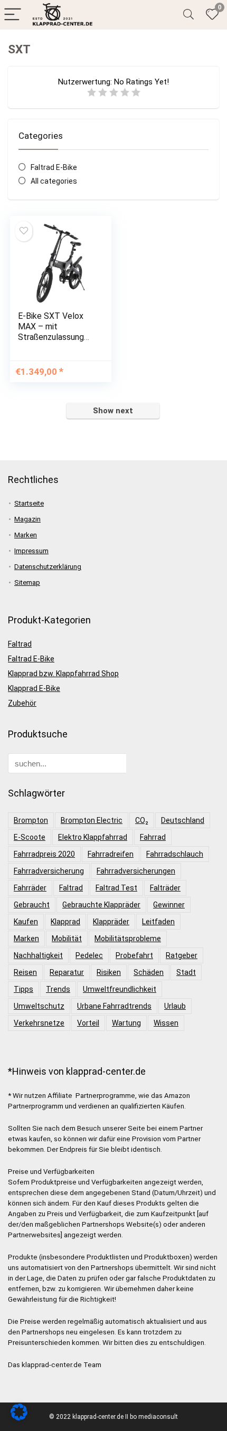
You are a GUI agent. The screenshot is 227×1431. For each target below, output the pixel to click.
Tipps (23, 989)
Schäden (149, 972)
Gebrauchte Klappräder (101, 905)
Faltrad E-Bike (54, 167)
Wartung (126, 1023)
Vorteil (88, 1023)
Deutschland (182, 820)
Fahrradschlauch (174, 854)
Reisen (25, 972)
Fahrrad (153, 837)
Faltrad (20, 644)
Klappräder (111, 921)
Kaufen (26, 921)
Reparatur (67, 972)
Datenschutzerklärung (47, 567)
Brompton (31, 820)
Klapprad (65, 921)
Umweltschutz (39, 1006)
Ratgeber (181, 955)
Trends (58, 989)
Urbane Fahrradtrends (114, 1006)
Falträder (165, 888)
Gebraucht (32, 905)
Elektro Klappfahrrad (92, 837)
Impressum (31, 551)
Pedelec (89, 955)
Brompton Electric (91, 820)
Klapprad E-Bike (34, 688)
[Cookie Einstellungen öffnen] (19, 1418)
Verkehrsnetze (39, 1023)
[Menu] (12, 15)
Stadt (186, 972)
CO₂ (141, 820)
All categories (54, 181)
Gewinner (169, 905)
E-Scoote (29, 837)
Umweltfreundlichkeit (119, 989)
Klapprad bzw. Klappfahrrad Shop (63, 673)
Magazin (27, 519)
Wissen (166, 1023)
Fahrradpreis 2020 (44, 854)
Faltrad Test (116, 888)
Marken (25, 535)
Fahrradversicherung (49, 871)
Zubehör (22, 703)
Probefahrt (134, 955)
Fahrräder (30, 888)
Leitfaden (158, 921)
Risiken (109, 972)
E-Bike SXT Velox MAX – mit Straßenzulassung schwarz (51, 332)
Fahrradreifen (111, 854)
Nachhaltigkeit (38, 955)
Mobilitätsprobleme (127, 938)
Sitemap (27, 582)
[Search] (188, 15)
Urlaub (175, 1006)
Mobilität (67, 938)
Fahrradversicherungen (136, 871)
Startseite (29, 503)
